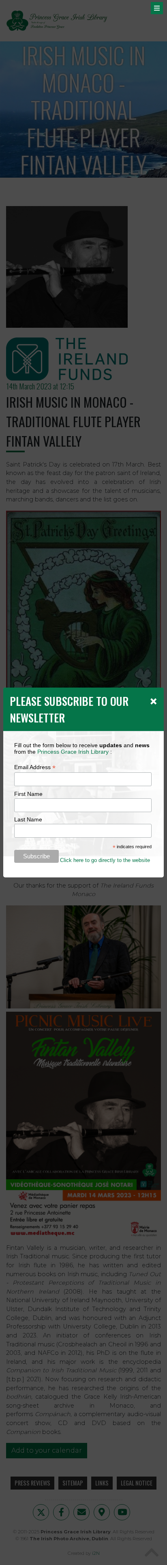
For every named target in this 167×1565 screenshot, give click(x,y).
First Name (28, 794)
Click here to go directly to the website (105, 860)
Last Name (28, 819)
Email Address (35, 767)
